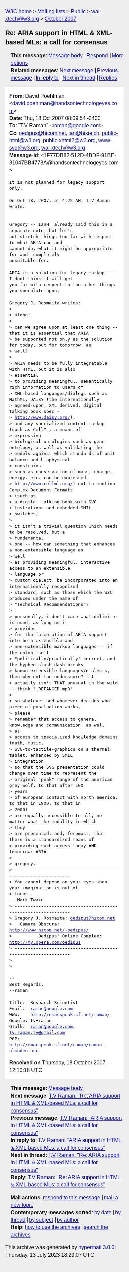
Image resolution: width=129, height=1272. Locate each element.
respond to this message (71, 1197)
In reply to (47, 78)
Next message (76, 70)
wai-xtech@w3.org (63, 148)
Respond (97, 55)
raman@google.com (76, 125)
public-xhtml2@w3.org (69, 140)
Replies (108, 78)
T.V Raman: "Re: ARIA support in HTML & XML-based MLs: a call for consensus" (65, 1103)
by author (68, 1220)
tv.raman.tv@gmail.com (37, 1032)
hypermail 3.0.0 (96, 1247)
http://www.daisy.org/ (42, 417)
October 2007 (60, 19)
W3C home (18, 11)
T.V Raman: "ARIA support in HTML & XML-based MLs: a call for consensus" (66, 1125)
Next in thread (79, 78)
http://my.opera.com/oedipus (45, 942)
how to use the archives (52, 1227)
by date (102, 1212)
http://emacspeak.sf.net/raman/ (70, 1014)
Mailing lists (51, 11)
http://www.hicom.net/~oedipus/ (49, 929)
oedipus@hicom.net (42, 133)
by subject (41, 1220)
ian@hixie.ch (83, 133)
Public (78, 11)
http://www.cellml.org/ (44, 483)
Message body (65, 55)
